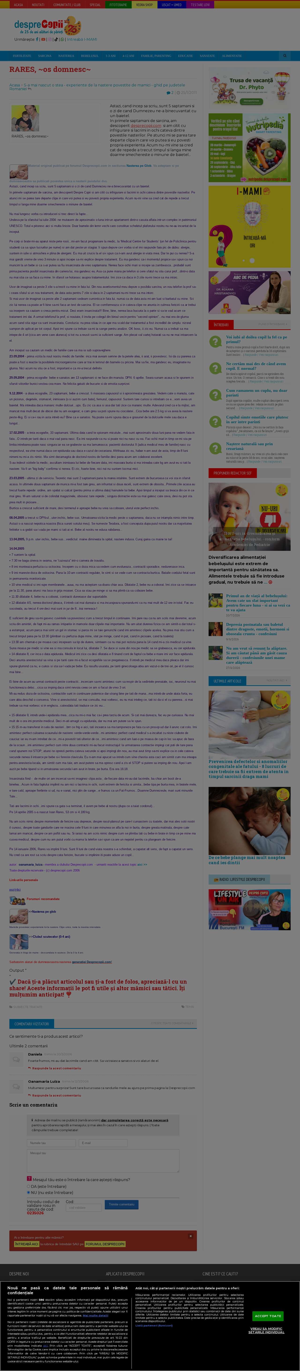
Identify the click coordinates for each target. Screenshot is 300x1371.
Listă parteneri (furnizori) (154, 1325)
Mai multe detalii (95, 1315)
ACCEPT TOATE (268, 1316)
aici (45, 1345)
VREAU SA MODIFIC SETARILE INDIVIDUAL (266, 1330)
